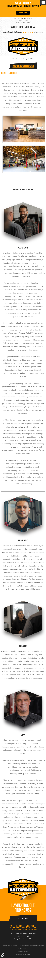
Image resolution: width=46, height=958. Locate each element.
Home (3, 73)
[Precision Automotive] (23, 46)
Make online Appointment (23, 66)
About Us (12, 73)
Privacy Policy (23, 951)
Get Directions (23, 918)
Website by (23, 954)
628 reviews (38, 32)
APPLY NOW (23, 13)
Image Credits (23, 949)
